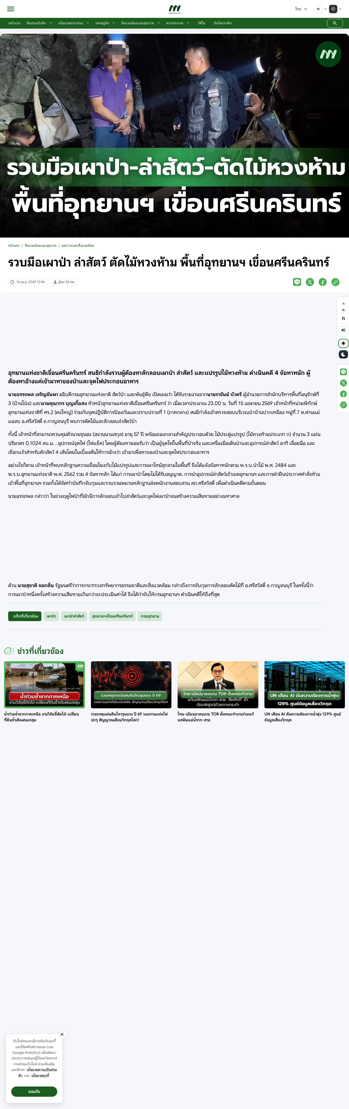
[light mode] (343, 343)
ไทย (298, 9)
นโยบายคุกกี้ (40, 1075)
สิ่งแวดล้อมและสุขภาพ (40, 245)
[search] (335, 23)
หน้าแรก (14, 245)
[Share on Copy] (335, 282)
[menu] (10, 9)
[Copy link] (343, 404)
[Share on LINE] (297, 282)
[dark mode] (343, 354)
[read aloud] (343, 330)
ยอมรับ (34, 1091)
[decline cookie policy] (62, 1034)
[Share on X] (310, 282)
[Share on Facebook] (322, 282)
